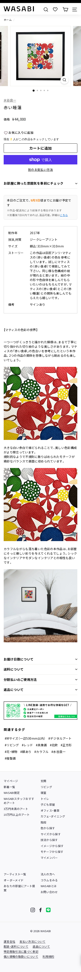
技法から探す (49, 840)
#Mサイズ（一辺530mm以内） (25, 738)
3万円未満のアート (16, 809)
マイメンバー (49, 858)
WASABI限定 (12, 793)
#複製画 (10, 758)
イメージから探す (52, 846)
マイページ (11, 781)
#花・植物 (11, 751)
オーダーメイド (14, 880)
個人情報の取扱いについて (21, 956)
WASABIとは (49, 886)
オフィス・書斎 (50, 810)
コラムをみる (49, 880)
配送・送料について (16, 946)
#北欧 (54, 745)
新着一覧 (9, 787)
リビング (46, 787)
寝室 (43, 793)
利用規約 (48, 956)
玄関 (43, 781)
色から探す (48, 828)
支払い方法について (32, 941)
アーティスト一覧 (15, 874)
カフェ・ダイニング (53, 816)
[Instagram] (32, 910)
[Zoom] (64, 80)
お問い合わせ (49, 892)
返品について (14, 689)
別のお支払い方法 (40, 169)
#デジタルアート (60, 738)
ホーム (8, 19)
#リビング (12, 745)
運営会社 (9, 941)
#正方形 (66, 745)
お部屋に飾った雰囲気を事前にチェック (34, 183)
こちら (64, 215)
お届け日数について (18, 659)
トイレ (45, 799)
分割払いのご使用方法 (20, 679)
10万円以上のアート (17, 815)
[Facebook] (40, 910)
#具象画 (41, 745)
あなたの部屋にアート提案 (19, 888)
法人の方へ (48, 874)
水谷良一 (10, 100)
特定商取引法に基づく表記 (21, 951)
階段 (43, 822)
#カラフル (41, 751)
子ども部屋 (48, 804)
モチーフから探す (52, 852)
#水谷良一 (58, 751)
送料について (14, 669)
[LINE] (48, 910)
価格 (7, 119)
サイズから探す (51, 834)
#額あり (25, 751)
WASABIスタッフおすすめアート (19, 801)
